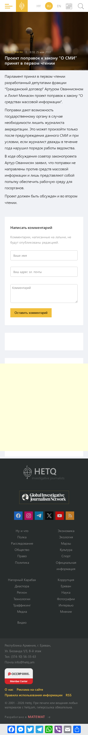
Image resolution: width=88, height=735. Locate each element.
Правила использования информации (33, 695)
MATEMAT (36, 716)
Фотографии (66, 599)
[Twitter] (30, 729)
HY (39, 6)
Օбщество (22, 549)
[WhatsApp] (49, 729)
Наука (65, 592)
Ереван (66, 586)
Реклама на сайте (30, 689)
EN (59, 6)
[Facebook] (11, 729)
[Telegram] (39, 729)
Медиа (22, 611)
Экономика (66, 530)
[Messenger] (20, 729)
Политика (22, 562)
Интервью (66, 605)
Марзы (66, 543)
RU (49, 6)
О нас (9, 689)
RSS (69, 695)
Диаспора (22, 586)
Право (22, 556)
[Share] (77, 729)
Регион (22, 592)
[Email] (67, 729)
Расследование (22, 543)
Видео (22, 622)
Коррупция (66, 580)
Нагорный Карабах (22, 580)
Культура (66, 549)
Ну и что (22, 530)
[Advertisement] (44, 407)
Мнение (66, 611)
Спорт (65, 556)
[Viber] (58, 729)
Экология (66, 537)
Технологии (22, 599)
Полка (22, 537)
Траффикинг (22, 605)
